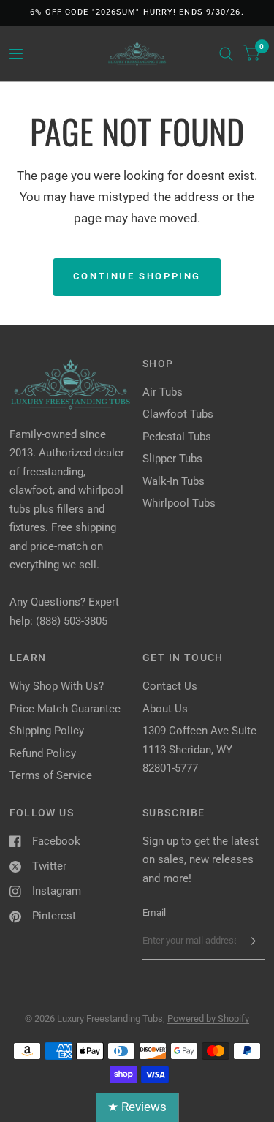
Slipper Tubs (172, 458)
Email (154, 912)
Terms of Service (50, 775)
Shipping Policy (46, 730)
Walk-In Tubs (173, 481)
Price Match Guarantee (65, 708)
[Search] (226, 53)
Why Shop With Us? (56, 686)
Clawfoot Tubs (177, 414)
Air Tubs (162, 392)
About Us (165, 708)
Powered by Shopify (208, 1018)
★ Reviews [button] (137, 1106)
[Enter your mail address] (250, 941)
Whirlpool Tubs (179, 503)
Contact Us (169, 686)
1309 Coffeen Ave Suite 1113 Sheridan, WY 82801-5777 (199, 749)
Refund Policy (42, 753)
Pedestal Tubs (176, 436)
